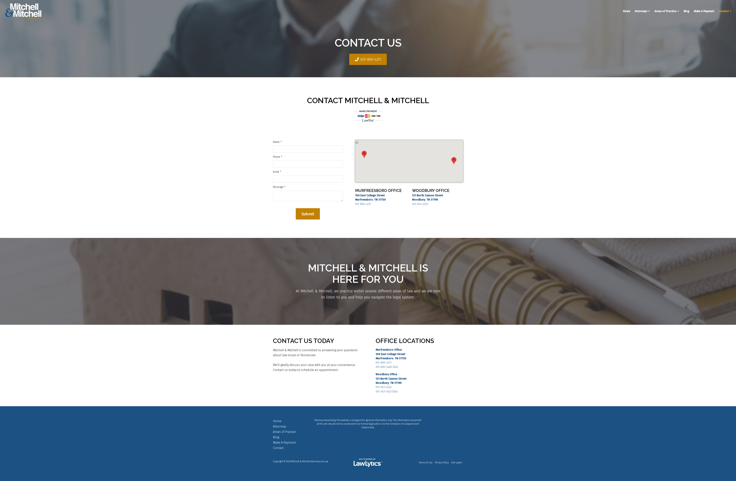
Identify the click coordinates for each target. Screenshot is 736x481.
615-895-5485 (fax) (387, 367)
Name (277, 142)
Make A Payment (704, 11)
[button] (364, 154)
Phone (277, 157)
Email (277, 171)
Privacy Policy (442, 462)
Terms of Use (426, 462)
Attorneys (641, 11)
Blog (686, 11)
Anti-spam (456, 462)
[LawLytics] (368, 462)
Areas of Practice (665, 11)
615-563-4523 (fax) (387, 391)
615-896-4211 (370, 59)
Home (626, 11)
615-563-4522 (420, 204)
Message (279, 187)
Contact (724, 11)
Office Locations (405, 340)
